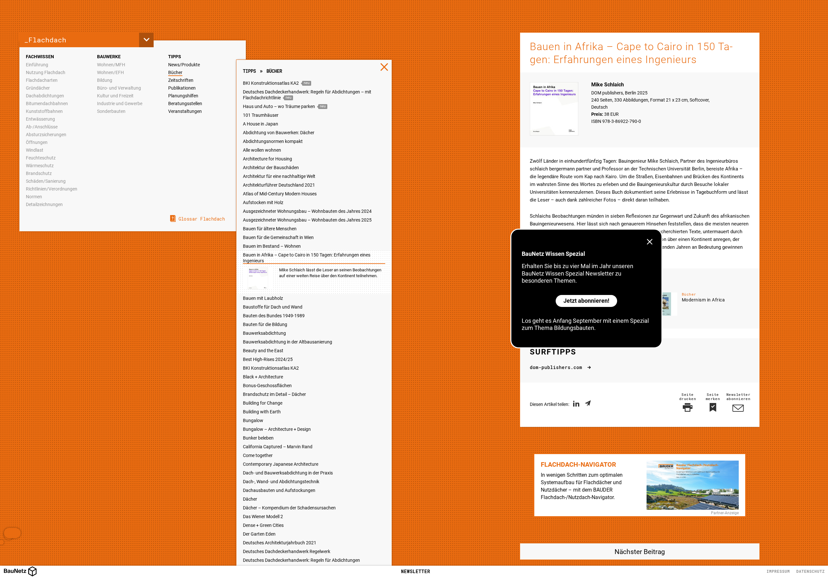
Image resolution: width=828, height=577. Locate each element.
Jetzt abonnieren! (586, 300)
